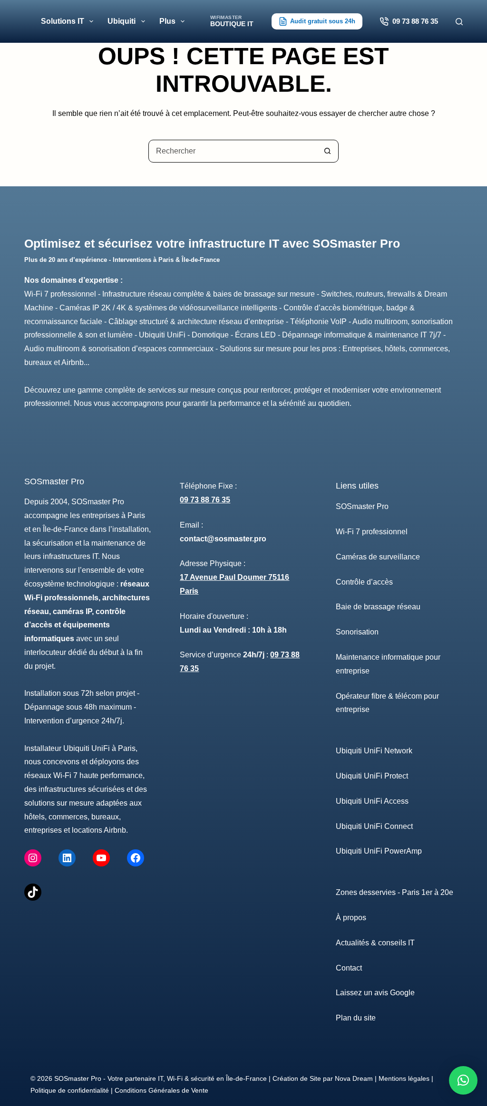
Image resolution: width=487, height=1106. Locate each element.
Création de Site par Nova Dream (323, 1078)
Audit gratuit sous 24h (322, 21)
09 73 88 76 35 (415, 21)
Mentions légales (404, 1078)
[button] (463, 1080)
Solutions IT (62, 21)
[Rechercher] (459, 21)
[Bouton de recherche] (327, 151)
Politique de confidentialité (69, 1090)
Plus (167, 21)
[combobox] (232, 151)
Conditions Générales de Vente (161, 1090)
